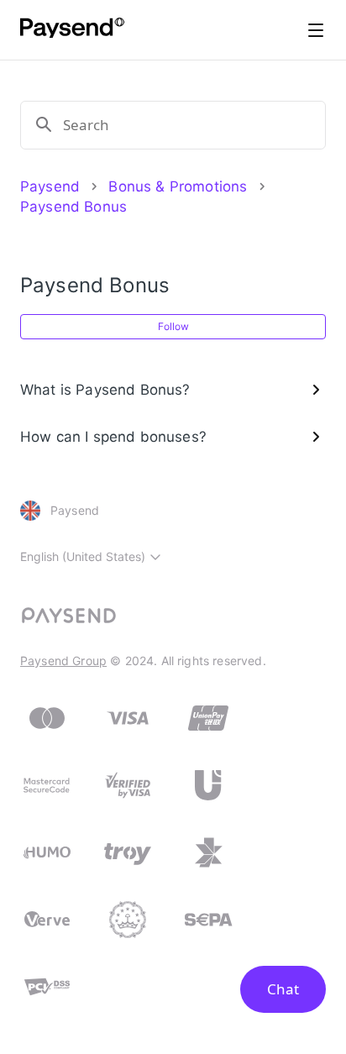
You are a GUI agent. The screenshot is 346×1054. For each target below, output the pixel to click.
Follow (173, 326)
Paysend (50, 186)
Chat (283, 989)
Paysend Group (63, 660)
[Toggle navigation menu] (316, 30)
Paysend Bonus (73, 206)
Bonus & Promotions (177, 186)
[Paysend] (72, 30)
